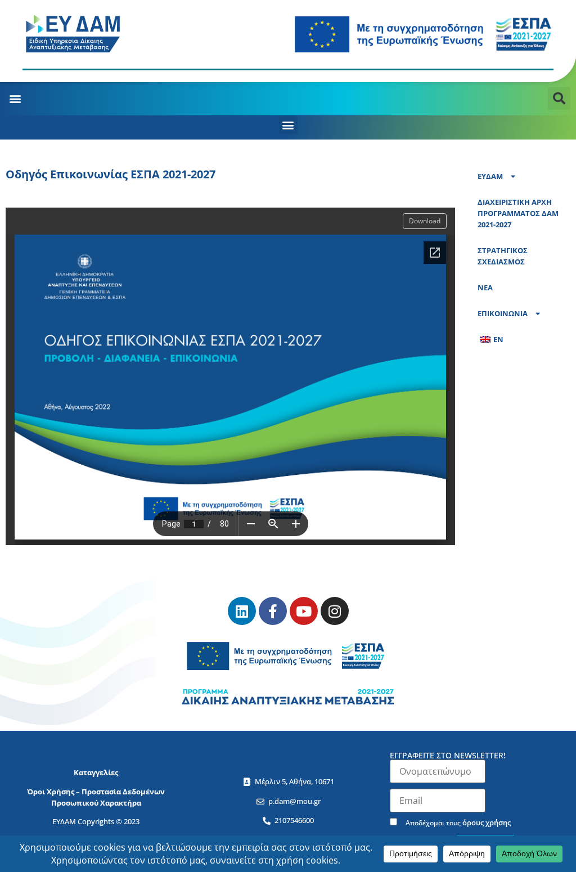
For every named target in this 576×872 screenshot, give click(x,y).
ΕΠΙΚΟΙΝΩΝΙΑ (503, 313)
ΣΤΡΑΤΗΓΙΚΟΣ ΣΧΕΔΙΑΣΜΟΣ (503, 256)
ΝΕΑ (485, 287)
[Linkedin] (242, 611)
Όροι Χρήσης (50, 791)
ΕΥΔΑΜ (490, 176)
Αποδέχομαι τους (457, 822)
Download (424, 221)
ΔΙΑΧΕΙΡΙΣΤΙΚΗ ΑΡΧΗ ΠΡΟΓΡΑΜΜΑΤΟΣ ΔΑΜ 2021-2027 (518, 213)
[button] (15, 98)
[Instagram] (335, 611)
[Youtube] (304, 611)
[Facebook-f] (273, 611)
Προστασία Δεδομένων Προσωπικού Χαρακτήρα (108, 797)
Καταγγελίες (96, 772)
